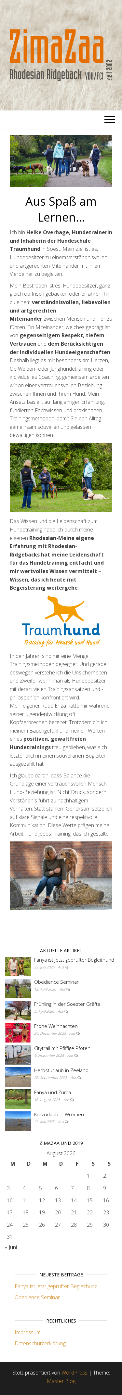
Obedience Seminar (56, 982)
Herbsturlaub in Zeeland (61, 1070)
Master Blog (61, 1381)
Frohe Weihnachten (56, 1026)
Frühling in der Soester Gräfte (67, 1004)
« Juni (11, 1247)
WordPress (74, 1372)
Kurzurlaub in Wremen (59, 1114)
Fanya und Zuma (52, 1092)
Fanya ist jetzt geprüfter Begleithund (74, 959)
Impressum (28, 1332)
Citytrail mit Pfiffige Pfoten (62, 1048)
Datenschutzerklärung (40, 1343)
